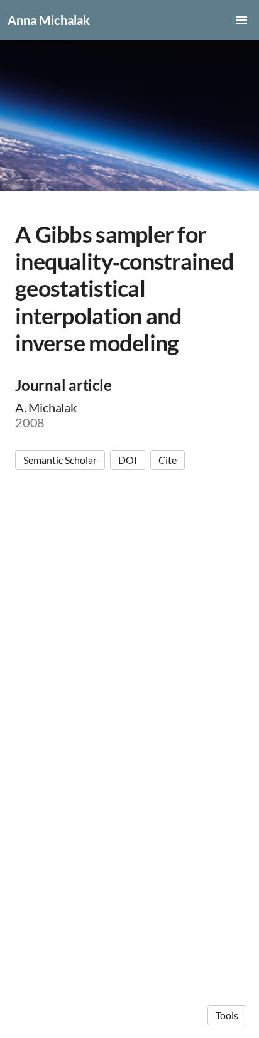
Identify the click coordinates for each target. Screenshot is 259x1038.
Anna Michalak (49, 20)
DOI (127, 460)
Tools (227, 1015)
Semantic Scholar (60, 460)
